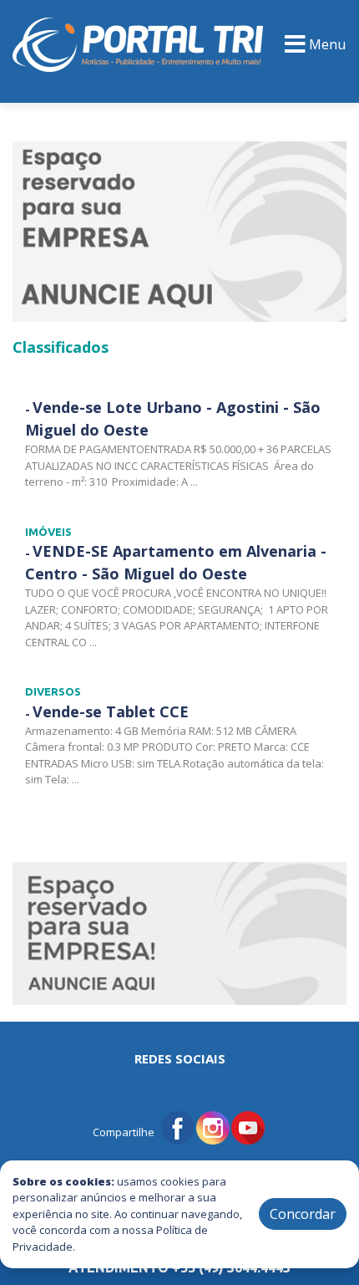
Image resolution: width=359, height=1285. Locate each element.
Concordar (303, 1214)
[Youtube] (248, 1126)
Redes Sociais (179, 1058)
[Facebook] (178, 1126)
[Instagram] (213, 1126)
